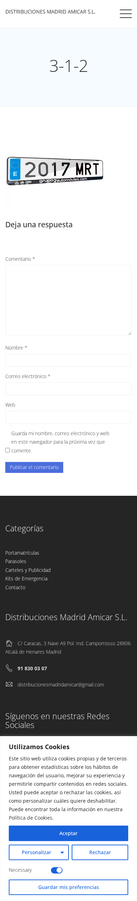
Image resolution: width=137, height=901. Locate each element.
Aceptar (68, 833)
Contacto (15, 587)
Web (10, 404)
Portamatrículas (22, 552)
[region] (68, 818)
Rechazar (100, 852)
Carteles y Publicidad (28, 570)
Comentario (20, 258)
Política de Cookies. (31, 817)
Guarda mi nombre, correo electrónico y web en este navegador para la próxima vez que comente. (60, 442)
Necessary (20, 869)
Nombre (16, 347)
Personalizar (36, 852)
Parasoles (15, 561)
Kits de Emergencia (26, 578)
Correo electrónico (28, 376)
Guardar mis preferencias (68, 887)
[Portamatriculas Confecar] (51, 12)
